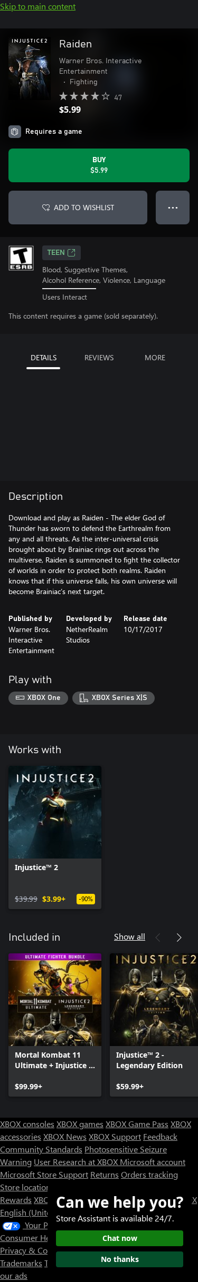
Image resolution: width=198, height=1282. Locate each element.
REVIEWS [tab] (99, 357)
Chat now (119, 1238)
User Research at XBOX (77, 1161)
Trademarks (21, 1262)
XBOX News (65, 1136)
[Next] (179, 937)
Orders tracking (149, 1174)
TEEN (56, 253)
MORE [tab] (155, 357)
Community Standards (41, 1149)
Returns (104, 1174)
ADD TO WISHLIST (84, 207)
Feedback (160, 1136)
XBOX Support (115, 1136)
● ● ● (173, 207)
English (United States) (41, 1212)
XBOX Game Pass (137, 1123)
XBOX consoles (27, 1123)
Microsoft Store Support (44, 1174)
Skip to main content (38, 6)
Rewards (16, 1199)
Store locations (27, 1186)
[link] (54, 837)
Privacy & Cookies (33, 1250)
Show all (129, 936)
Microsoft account (152, 1161)
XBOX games (79, 1123)
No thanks (120, 1259)
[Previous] (157, 937)
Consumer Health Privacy (46, 1237)
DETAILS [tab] (43, 357)
